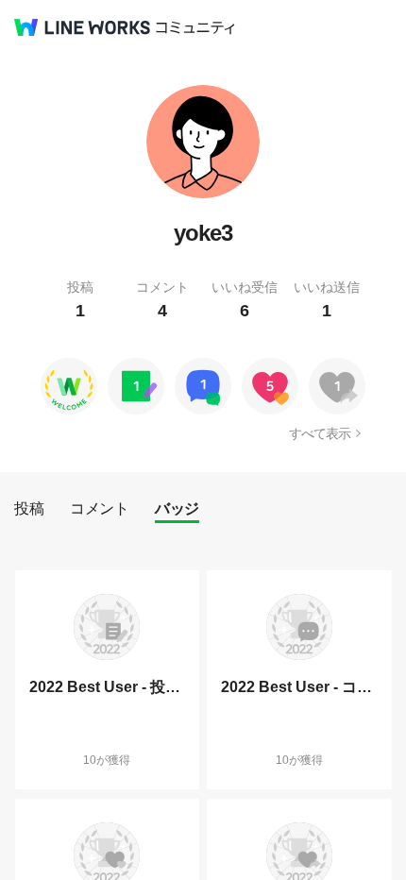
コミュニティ (195, 28)
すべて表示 (319, 433)
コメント (99, 508)
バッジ (177, 508)
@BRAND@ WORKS (82, 27)
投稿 (28, 508)
